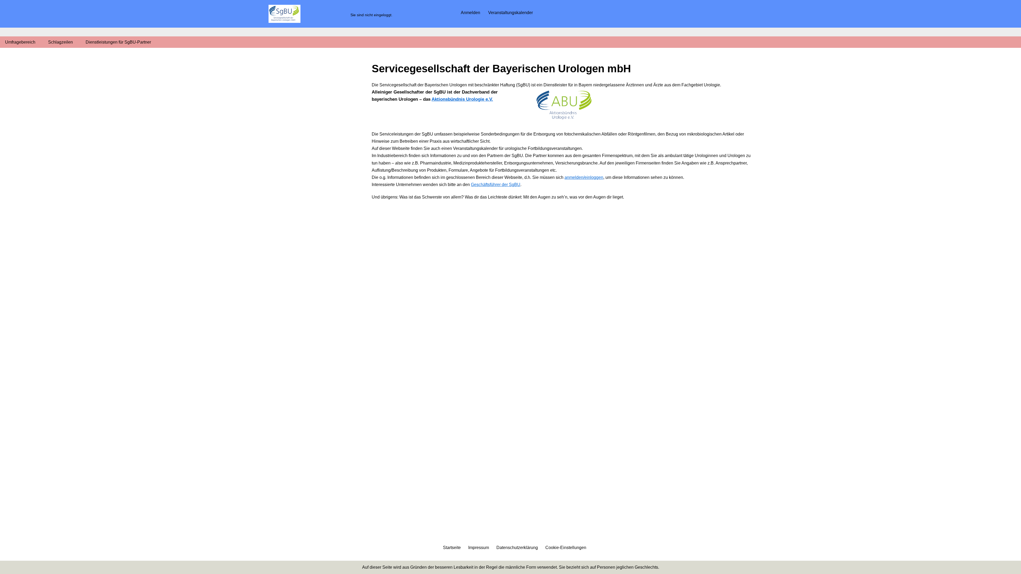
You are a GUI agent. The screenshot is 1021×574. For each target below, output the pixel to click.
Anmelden (470, 12)
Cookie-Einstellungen (565, 547)
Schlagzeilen (60, 42)
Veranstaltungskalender (510, 12)
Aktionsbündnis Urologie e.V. (462, 99)
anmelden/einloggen (583, 177)
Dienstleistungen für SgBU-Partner (118, 42)
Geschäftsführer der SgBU (495, 184)
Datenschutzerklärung (517, 547)
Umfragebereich (20, 42)
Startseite (452, 547)
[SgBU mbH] (284, 14)
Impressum (478, 547)
